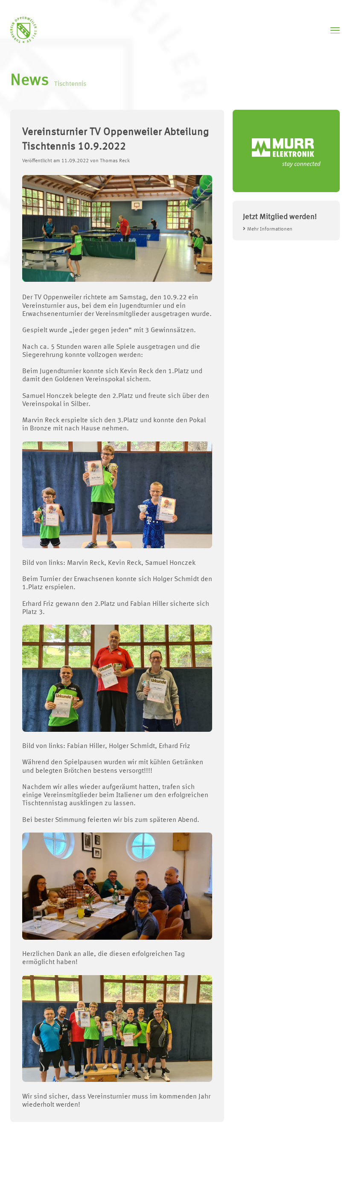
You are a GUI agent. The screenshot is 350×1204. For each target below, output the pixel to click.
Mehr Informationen (269, 229)
